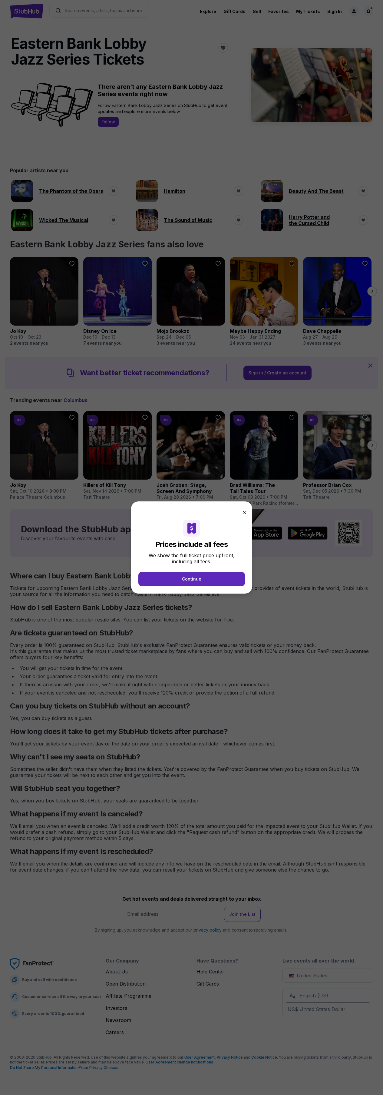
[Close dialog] (244, 512)
